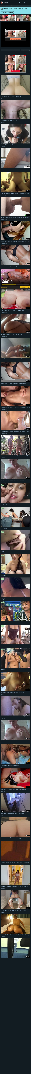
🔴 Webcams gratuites (5, 6)
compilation (24, 50)
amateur (4, 50)
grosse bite (17, 50)
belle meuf (10, 50)
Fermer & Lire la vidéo (15, 39)
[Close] (29, 9)
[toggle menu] (20, 2)
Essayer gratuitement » (7, 12)
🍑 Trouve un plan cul (15, 6)
